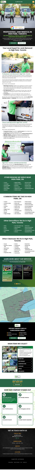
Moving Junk (27, 245)
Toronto (5, 182)
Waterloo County (17, 184)
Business (27, 213)
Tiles (5, 231)
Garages (5, 249)
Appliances (21, 371)
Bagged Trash (7, 209)
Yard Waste (16, 212)
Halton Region (7, 188)
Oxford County (28, 187)
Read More (5, 279)
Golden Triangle (23, 334)
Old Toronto (30, 96)
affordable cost (5, 166)
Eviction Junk (17, 206)
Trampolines (6, 230)
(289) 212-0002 (19, 1)
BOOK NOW (13, 43)
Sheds (5, 225)
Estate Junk (16, 203)
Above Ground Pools (29, 227)
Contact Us (25, 462)
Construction (27, 204)
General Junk (17, 207)
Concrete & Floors (18, 230)
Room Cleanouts (17, 201)
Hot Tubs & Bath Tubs (18, 225)
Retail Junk (16, 251)
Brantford (16, 185)
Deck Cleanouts (28, 207)
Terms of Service (17, 462)
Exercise (26, 206)
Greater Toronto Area (12, 334)
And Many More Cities (29, 188)
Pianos (5, 204)
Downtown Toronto (6, 98)
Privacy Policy (10, 462)
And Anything (27, 212)
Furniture (21, 358)
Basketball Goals (28, 231)
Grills (5, 207)
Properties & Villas (7, 252)
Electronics (21, 361)
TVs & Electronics (17, 210)
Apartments (6, 248)
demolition (4, 167)
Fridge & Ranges (7, 213)
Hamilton (6, 190)
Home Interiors (17, 227)
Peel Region (6, 187)
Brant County (17, 187)
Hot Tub (5, 210)
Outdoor (20, 366)
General (20, 347)
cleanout (9, 167)
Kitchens (16, 231)
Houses (5, 244)
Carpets (5, 201)
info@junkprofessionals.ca (18, 436)
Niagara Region (17, 182)
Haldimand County (18, 188)
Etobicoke (14, 98)
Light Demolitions (28, 228)
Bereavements (17, 249)
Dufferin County (17, 190)
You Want (32, 230)
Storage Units (17, 245)
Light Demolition (28, 203)
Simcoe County (28, 182)
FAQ (21, 462)
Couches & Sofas (7, 203)
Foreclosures (17, 252)
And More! (22, 335)
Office (20, 368)
